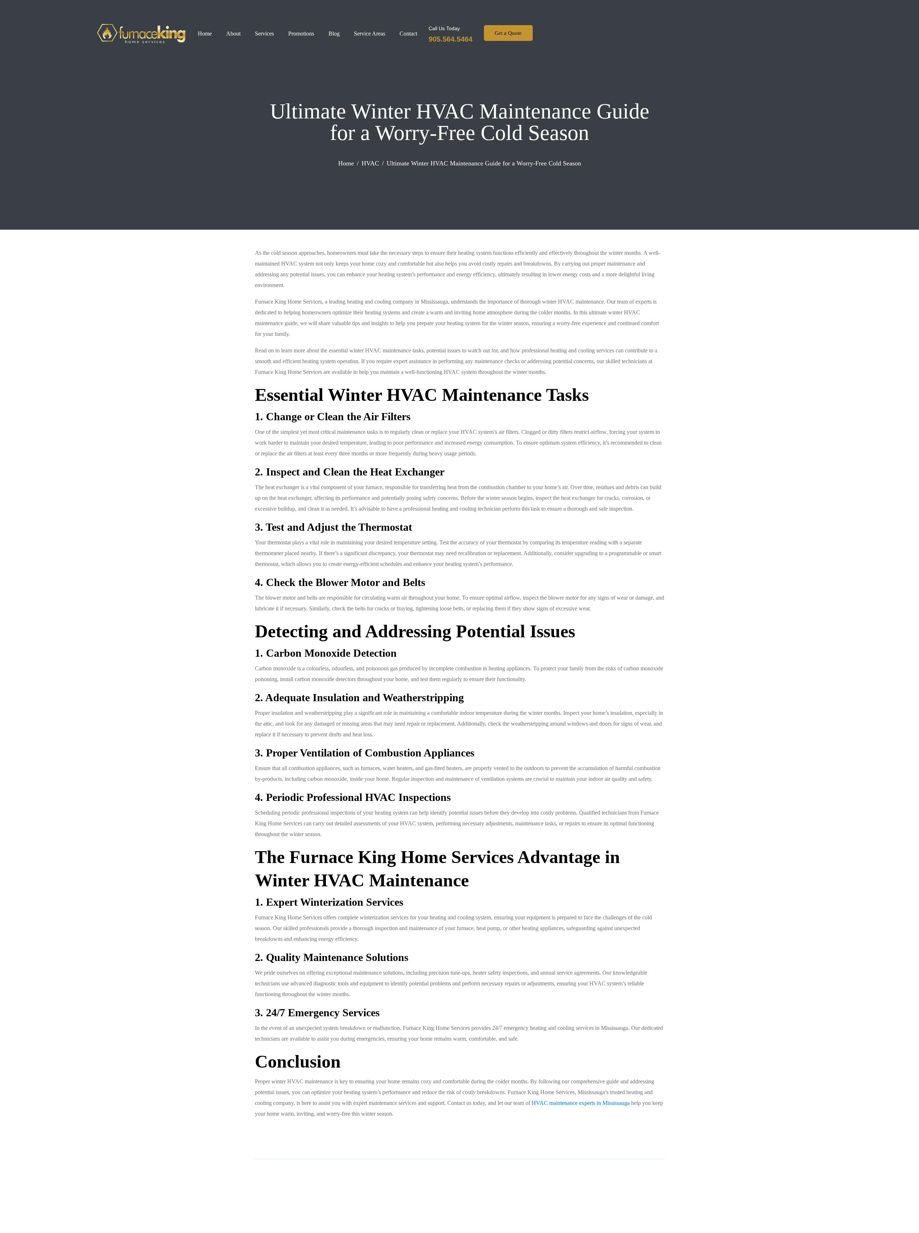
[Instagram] (571, 33)
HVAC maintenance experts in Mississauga (581, 1103)
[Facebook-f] (555, 33)
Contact (408, 34)
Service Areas (369, 34)
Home (205, 34)
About (233, 34)
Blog (334, 34)
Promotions (301, 34)
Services (264, 34)
